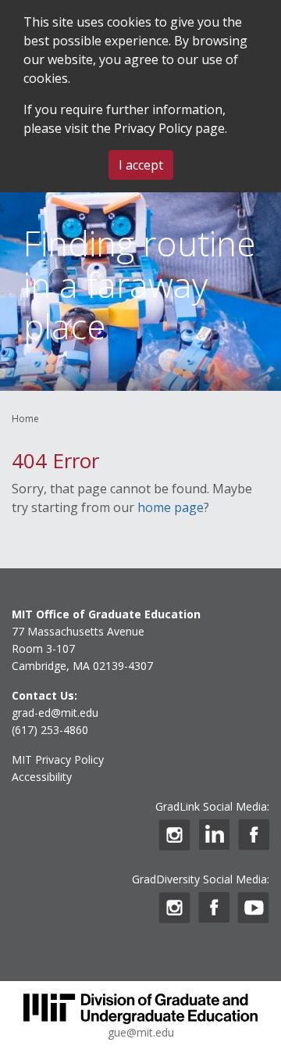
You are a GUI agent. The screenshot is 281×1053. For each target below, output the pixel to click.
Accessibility (42, 776)
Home (25, 418)
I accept (141, 165)
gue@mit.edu (141, 1032)
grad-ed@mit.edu (55, 712)
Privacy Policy (153, 128)
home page (170, 507)
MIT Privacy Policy (58, 759)
